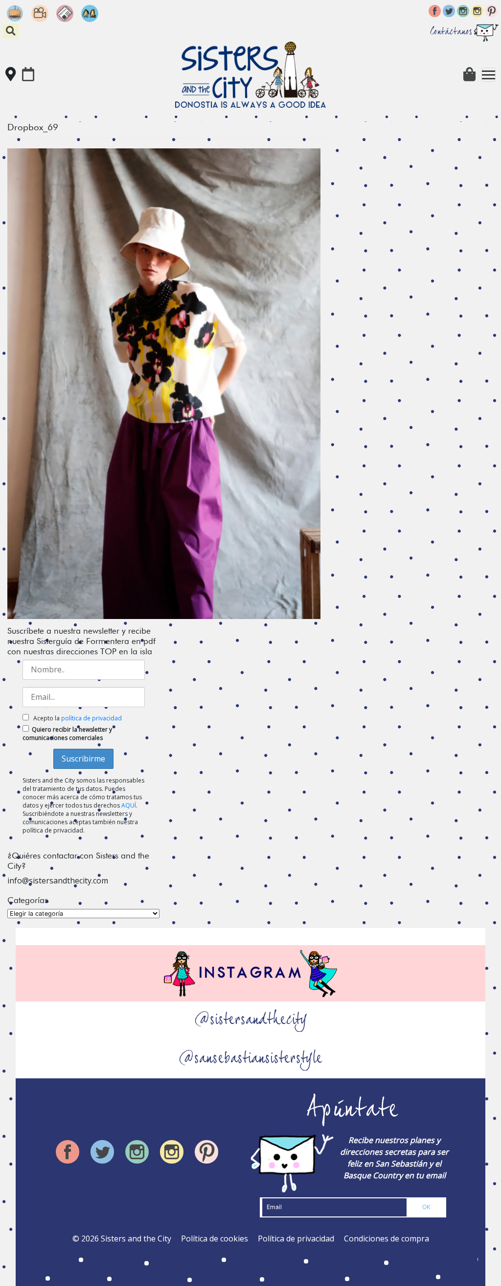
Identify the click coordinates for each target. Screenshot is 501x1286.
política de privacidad (91, 718)
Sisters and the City (136, 1238)
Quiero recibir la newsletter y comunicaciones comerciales (67, 733)
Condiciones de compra (386, 1238)
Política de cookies (214, 1238)
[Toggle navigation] (488, 75)
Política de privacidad (296, 1238)
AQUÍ (128, 805)
